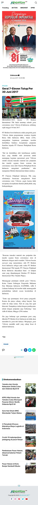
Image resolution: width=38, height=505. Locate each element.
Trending (5, 8)
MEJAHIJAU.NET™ (24, 495)
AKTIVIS (15, 8)
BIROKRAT (24, 8)
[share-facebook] (25, 350)
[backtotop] (19, 486)
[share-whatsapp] (34, 350)
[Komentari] (3, 350)
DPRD (33, 8)
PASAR (4, 86)
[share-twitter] (30, 350)
